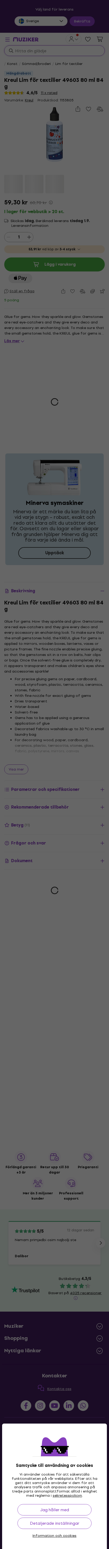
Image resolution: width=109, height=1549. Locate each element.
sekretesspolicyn (67, 1495)
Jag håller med (54, 1509)
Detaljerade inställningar (54, 1523)
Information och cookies (54, 1535)
